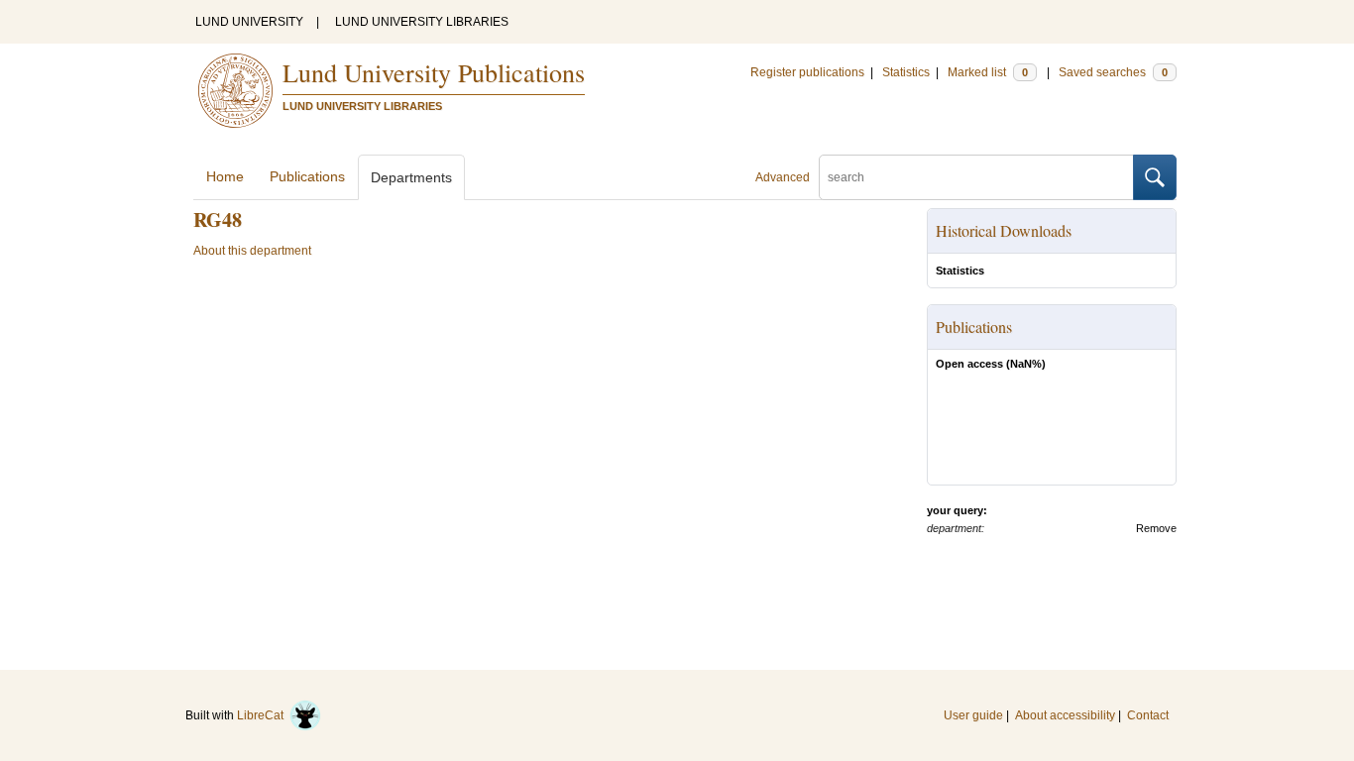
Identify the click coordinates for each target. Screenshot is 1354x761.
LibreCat (263, 715)
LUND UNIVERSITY (249, 22)
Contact (1148, 715)
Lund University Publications (433, 72)
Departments (411, 177)
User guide (973, 715)
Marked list (988, 72)
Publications (307, 176)
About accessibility (1065, 715)
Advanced (782, 177)
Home (225, 176)
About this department (252, 251)
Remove (1156, 528)
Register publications (807, 72)
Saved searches (1113, 72)
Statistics (906, 72)
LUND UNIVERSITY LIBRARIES (421, 22)
